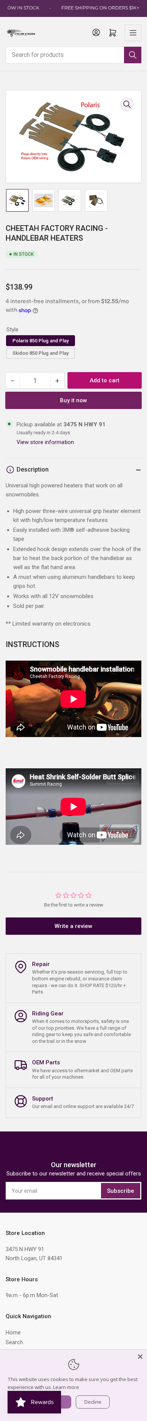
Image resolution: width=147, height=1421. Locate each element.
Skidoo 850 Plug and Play (40, 353)
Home (13, 1332)
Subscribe (120, 1190)
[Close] (140, 1356)
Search (14, 1342)
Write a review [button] (73, 926)
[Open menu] (133, 32)
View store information (45, 442)
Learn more (66, 1387)
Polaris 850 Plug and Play (40, 340)
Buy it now (73, 400)
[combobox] (73, 55)
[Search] (132, 55)
